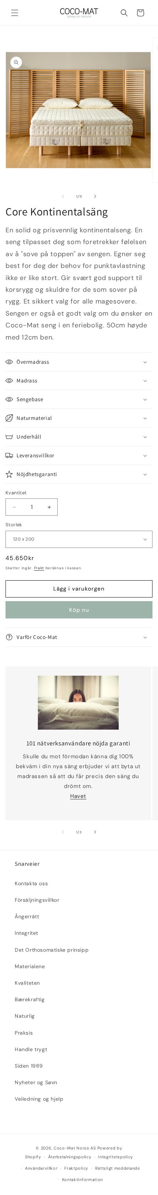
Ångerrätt (27, 916)
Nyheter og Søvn (36, 1082)
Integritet (26, 933)
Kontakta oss (31, 883)
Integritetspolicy (115, 1156)
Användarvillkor (41, 1168)
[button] (15, 13)
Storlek (14, 525)
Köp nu (79, 610)
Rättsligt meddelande (117, 1168)
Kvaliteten (27, 983)
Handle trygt (31, 1049)
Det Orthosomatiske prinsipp (52, 950)
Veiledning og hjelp (39, 1099)
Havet (78, 796)
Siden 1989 (29, 1066)
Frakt (39, 568)
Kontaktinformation (82, 1179)
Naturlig (25, 1016)
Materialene (30, 966)
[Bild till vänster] (63, 196)
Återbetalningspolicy (69, 1156)
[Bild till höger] (95, 196)
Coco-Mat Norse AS (75, 1148)
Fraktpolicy (76, 1168)
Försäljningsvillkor (37, 900)
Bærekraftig (30, 999)
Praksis (24, 1032)
